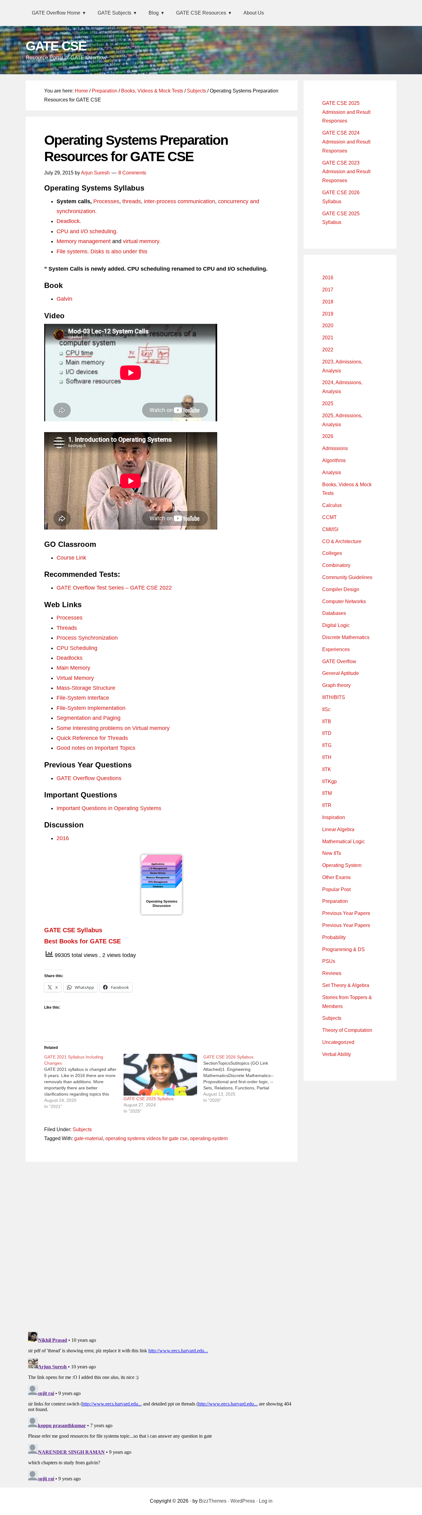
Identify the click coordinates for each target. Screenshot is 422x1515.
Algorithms (334, 460)
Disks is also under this (119, 251)
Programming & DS (343, 949)
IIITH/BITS (333, 697)
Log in (265, 1501)
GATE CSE (56, 46)
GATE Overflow (339, 661)
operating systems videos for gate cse (146, 1138)
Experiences (336, 649)
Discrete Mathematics (345, 637)
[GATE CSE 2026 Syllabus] (243, 1078)
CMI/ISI (330, 529)
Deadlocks (69, 658)
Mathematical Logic (343, 841)
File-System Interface (83, 698)
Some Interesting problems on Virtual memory (113, 728)
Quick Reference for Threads (92, 738)
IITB (326, 721)
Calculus (332, 505)
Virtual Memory (75, 678)
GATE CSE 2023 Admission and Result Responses (346, 171)
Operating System (341, 865)
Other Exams (336, 877)
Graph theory (336, 685)
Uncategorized (338, 1042)
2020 (327, 325)
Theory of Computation (347, 1030)
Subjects (82, 1129)
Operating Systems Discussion (161, 903)
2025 (327, 403)
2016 (63, 838)
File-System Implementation (91, 708)
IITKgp (329, 781)
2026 (327, 436)
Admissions (335, 448)
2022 (327, 349)
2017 (327, 289)
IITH (326, 757)
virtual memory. (142, 241)
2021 (327, 337)
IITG (326, 745)
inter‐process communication (179, 201)
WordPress (242, 1501)
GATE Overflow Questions (89, 778)
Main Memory (73, 668)
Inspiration (333, 817)
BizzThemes (212, 1501)
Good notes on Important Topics (96, 748)
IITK (326, 769)
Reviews (331, 973)
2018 (327, 301)
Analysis (331, 472)
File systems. (73, 251)
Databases (334, 613)
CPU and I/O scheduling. (87, 231)
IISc (326, 709)
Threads (67, 628)
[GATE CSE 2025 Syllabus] (160, 1075)
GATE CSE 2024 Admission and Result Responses (346, 141)
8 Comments (132, 172)
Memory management (84, 241)
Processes (106, 201)
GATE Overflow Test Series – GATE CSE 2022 (114, 588)
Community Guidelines (347, 577)
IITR (326, 805)
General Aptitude (340, 673)
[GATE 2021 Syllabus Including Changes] (84, 1081)
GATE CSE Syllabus (73, 930)
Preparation (335, 901)
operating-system (209, 1138)
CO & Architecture (341, 541)
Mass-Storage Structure (86, 688)
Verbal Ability (336, 1054)
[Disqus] (162, 1245)
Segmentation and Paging (88, 718)
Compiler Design (340, 589)
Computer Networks (344, 601)
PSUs (328, 961)
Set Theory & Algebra (345, 985)
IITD (326, 733)
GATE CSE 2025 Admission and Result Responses (346, 112)
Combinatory (336, 565)
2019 (327, 313)
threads (131, 201)
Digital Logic (336, 625)
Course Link (71, 558)
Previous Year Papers (346, 913)
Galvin (64, 299)
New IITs (331, 853)
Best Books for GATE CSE (82, 941)
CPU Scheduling (77, 648)
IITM (327, 793)
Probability (334, 937)
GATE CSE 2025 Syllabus (149, 1098)
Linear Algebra (338, 829)
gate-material (88, 1138)
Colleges (332, 553)
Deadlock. (69, 221)
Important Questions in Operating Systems (109, 808)
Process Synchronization (87, 638)
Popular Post (336, 889)
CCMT (329, 517)
